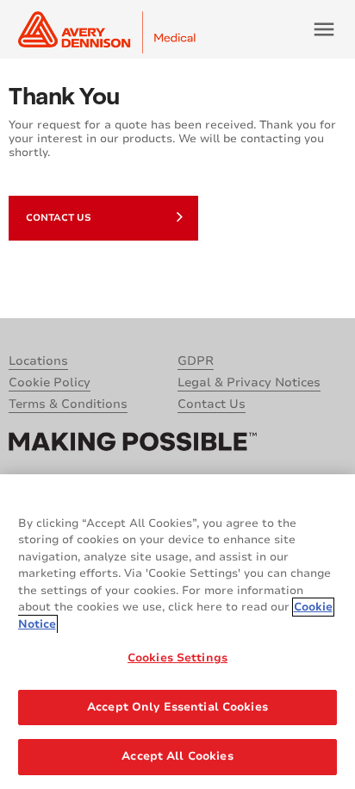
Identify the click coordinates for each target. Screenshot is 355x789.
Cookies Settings (177, 658)
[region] (177, 631)
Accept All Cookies (177, 756)
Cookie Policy (49, 382)
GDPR (196, 361)
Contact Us (58, 217)
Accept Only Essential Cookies (177, 707)
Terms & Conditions (68, 404)
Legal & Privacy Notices (249, 382)
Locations (38, 361)
